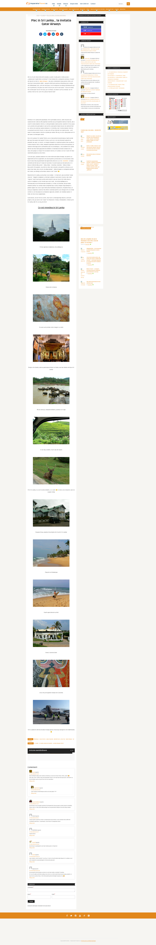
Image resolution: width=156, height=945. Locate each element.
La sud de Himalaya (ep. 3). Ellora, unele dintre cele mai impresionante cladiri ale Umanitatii (90, 62)
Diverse (65, 4)
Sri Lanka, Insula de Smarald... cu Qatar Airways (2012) (51, 743)
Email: (53, 894)
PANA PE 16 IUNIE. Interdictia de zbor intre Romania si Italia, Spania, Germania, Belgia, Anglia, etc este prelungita (94, 139)
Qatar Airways (43, 81)
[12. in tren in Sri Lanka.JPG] (51, 57)
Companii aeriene (85, 228)
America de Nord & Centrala (98, 9)
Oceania (117, 9)
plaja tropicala (49, 739)
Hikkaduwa (36, 739)
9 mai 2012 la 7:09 (34, 774)
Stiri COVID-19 (84, 4)
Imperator (36, 788)
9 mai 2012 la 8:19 (35, 789)
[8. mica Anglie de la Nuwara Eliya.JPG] (51, 512)
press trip (63, 739)
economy (65, 161)
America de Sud (110, 9)
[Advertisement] (51, 105)
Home (38, 15)
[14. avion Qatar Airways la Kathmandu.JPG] (51, 711)
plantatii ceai (57, 739)
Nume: (29, 894)
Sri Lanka (43, 15)
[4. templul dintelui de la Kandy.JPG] (51, 347)
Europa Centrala (46, 9)
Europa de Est (54, 9)
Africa (87, 9)
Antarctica (122, 9)
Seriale (59, 4)
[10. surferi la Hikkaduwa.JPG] (51, 592)
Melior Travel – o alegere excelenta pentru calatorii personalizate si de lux (93, 270)
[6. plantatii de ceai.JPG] (51, 430)
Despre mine (74, 4)
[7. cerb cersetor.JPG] (51, 470)
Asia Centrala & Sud (74, 9)
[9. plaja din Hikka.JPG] (51, 552)
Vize (82, 119)
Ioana (33, 772)
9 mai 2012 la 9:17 (34, 832)
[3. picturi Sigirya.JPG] (51, 307)
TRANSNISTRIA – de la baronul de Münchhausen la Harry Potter (94, 250)
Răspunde (32, 781)
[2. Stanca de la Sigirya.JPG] (51, 267)
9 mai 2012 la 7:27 (34, 803)
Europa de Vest (36, 9)
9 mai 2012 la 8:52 (34, 818)
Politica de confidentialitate (88, 941)
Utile (53, 4)
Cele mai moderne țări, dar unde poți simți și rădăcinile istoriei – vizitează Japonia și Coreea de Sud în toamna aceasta (94, 260)
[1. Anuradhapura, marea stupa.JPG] (51, 227)
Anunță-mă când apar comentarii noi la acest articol (39, 905)
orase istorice (42, 739)
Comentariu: (31, 887)
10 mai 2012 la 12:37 (34, 856)
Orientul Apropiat (63, 9)
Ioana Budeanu (36, 802)
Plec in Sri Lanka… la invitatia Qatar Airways (56, 15)
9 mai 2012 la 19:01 (34, 844)
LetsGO (34, 842)
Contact (93, 4)
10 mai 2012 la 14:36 (34, 870)
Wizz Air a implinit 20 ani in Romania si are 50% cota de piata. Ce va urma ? (90, 101)
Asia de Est (82, 9)
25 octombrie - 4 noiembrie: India (116, 75)
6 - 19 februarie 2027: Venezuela (116, 88)
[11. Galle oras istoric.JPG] (51, 632)
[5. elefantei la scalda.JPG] (51, 390)
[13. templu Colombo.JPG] (51, 673)
